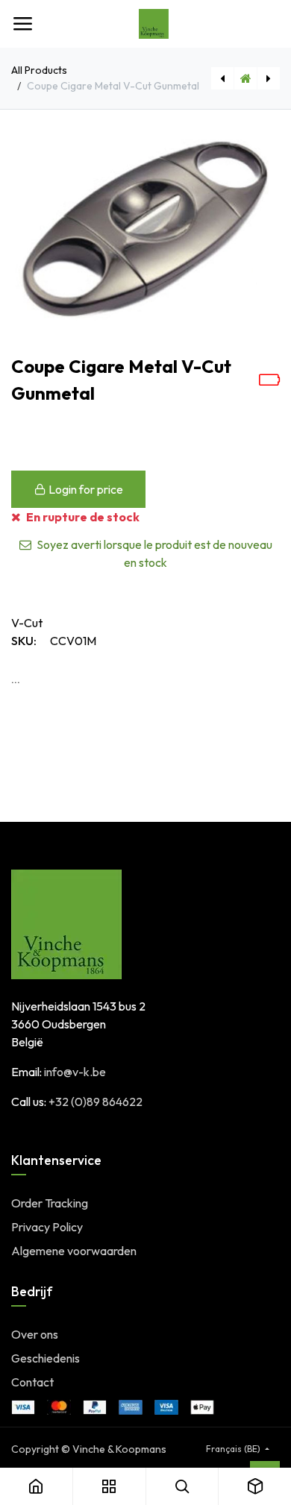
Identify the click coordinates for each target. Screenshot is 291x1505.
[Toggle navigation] (22, 24)
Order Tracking (49, 1202)
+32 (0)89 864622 (95, 1101)
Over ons (34, 1334)
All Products (39, 70)
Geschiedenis (45, 1358)
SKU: (24, 640)
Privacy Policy (47, 1226)
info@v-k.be (75, 1071)
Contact (32, 1381)
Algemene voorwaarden (74, 1250)
